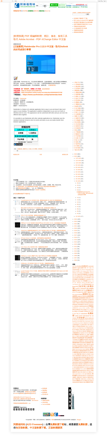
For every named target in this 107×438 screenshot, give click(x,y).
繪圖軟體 (76, 359)
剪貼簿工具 (76, 319)
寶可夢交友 (45, 394)
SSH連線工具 (79, 281)
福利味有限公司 (17, 397)
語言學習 (76, 365)
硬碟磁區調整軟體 (78, 32)
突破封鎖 (79, 354)
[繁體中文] (25, 149)
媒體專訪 (22, 393)
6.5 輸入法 (77, 140)
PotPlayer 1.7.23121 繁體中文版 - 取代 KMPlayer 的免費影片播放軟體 (39, 255)
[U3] (93, 284)
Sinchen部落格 (46, 404)
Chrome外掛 (75, 269)
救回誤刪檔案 (88, 337)
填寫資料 (26, 89)
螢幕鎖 (90, 362)
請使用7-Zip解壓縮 (40, 189)
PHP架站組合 (88, 279)
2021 (75, 226)
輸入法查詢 (83, 368)
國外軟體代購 (31, 398)
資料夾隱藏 (76, 367)
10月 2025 (78, 163)
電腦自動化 (84, 379)
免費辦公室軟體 (78, 315)
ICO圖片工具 (79, 271)
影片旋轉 (81, 332)
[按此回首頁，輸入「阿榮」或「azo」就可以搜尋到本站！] (71, 409)
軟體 (25, 427)
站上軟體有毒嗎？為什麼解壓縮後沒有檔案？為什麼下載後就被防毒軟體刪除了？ (37, 186)
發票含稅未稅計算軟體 (80, 349)
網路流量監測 (87, 357)
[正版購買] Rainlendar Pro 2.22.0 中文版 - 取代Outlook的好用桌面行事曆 (85, 193)
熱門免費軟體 (75, 347)
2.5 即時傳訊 (77, 100)
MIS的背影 (45, 402)
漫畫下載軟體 (87, 344)
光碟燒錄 (86, 311)
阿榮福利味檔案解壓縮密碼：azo (21, 403)
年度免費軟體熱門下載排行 (22, 193)
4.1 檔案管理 (77, 118)
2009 (75, 253)
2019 (75, 230)
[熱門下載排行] (88, 292)
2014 (75, 242)
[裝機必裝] (79, 296)
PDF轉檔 (74, 279)
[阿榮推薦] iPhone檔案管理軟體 (79, 301)
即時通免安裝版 (87, 319)
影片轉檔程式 (75, 334)
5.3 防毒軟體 (77, 128)
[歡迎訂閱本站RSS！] (20, 11)
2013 (75, 244)
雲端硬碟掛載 (90, 375)
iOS (92, 308)
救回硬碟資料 (81, 337)
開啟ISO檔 (79, 372)
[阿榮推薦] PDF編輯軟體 (88, 299)
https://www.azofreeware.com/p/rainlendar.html (42, 95)
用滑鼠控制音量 (87, 347)
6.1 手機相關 (77, 132)
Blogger (79, 419)
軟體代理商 (16, 398)
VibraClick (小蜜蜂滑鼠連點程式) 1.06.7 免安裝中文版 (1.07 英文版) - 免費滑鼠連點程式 (43, 230)
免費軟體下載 (57, 424)
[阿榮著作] (75, 308)
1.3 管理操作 (77, 88)
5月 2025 (78, 174)
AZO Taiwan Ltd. (26, 397)
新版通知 (44, 390)
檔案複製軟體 (83, 342)
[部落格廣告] (75, 297)
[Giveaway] (87, 284)
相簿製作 (88, 349)
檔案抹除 (87, 341)
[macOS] (75, 286)
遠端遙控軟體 (76, 370)
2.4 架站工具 (77, 98)
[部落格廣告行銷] (83, 297)
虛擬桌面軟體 (75, 362)
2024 (75, 219)
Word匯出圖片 (90, 282)
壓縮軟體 (83, 326)
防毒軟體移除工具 (79, 373)
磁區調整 (81, 352)
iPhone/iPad (76, 309)
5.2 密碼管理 (77, 126)
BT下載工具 (90, 267)
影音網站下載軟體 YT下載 (80, 18)
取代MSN (80, 321)
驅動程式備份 (83, 382)
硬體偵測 (76, 352)
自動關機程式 (77, 360)
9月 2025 (78, 165)
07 (78, 206)
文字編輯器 (81, 339)
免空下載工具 (77, 313)
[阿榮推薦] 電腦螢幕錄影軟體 (81, 306)
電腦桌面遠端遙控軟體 (80, 26)
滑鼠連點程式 (80, 344)
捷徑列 (87, 336)
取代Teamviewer (87, 321)
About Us (47, 11)
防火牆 (84, 373)
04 (78, 213)
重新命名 (89, 370)
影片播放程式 (88, 331)
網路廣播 (76, 357)
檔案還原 (88, 342)
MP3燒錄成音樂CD (79, 276)
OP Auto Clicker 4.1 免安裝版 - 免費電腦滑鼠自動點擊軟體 (36, 238)
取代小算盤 (83, 323)
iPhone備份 (84, 309)
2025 (75, 156)
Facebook (16, 393)
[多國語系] (19, 149)
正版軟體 (53, 427)
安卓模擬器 (76, 329)
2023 (75, 221)
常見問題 (25, 11)
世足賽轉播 (80, 311)
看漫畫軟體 (76, 350)
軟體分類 (36, 11)
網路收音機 (80, 357)
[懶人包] (83, 290)
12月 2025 (78, 158)
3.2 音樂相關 (77, 110)
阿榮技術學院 (45, 400)
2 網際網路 (77, 90)
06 (78, 209)
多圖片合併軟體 (89, 326)
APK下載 (74, 266)
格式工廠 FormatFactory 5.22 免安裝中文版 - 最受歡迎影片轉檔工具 (38, 207)
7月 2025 (78, 169)
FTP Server (82, 269)
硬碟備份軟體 (83, 350)
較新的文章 (16, 154)
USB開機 (84, 281)
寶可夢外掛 (79, 331)
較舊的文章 (65, 154)
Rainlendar (23, 98)
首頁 (41, 154)
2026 (75, 154)
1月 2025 (78, 216)
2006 (75, 260)
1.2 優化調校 (77, 86)
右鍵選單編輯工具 (76, 324)
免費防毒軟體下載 (87, 315)
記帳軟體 (80, 363)
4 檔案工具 (77, 116)
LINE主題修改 (80, 272)
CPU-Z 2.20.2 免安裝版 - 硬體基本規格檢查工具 (33, 215)
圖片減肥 (90, 324)
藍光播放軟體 (84, 360)
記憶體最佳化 (86, 363)
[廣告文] (79, 290)
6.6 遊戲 (76, 142)
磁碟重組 (91, 352)
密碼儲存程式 (89, 329)
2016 (75, 237)
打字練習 (77, 336)
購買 (60, 427)
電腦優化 (74, 377)
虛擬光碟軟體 (90, 360)
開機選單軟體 (86, 372)
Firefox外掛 (88, 269)
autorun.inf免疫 (82, 308)
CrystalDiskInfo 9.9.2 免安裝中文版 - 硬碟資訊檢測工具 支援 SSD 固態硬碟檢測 (41, 200)
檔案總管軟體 (76, 342)
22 (78, 185)
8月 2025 (78, 167)
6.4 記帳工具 (77, 138)
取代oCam (77, 323)
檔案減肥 (91, 341)
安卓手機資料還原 (80, 328)
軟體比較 (88, 367)
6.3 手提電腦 (77, 136)
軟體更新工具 (82, 367)
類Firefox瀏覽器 (84, 380)
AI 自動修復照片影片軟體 (80, 28)
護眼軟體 (80, 365)
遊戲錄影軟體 (90, 368)
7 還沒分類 (77, 150)
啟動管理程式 (84, 324)
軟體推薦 (44, 388)
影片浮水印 (85, 332)
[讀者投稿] (84, 296)
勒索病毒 (81, 319)
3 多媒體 (76, 106)
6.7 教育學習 (77, 144)
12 (78, 202)
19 (78, 187)
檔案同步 (81, 341)
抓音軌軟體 (82, 336)
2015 (75, 239)
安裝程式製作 (82, 329)
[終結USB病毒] (78, 294)
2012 (75, 246)
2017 (75, 235)
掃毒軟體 (91, 336)
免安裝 (19, 427)
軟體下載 (41, 427)
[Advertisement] (40, 22)
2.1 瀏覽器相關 (78, 92)
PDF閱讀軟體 (81, 279)
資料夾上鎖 (85, 365)
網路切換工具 (85, 355)
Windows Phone (81, 282)
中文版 (33, 427)
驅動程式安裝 (89, 382)
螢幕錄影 (86, 362)
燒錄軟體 (82, 347)
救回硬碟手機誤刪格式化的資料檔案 (83, 22)
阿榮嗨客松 (89, 373)
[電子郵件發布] (17, 150)
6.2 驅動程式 (77, 134)
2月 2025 (78, 181)
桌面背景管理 (75, 341)
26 (78, 183)
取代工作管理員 (90, 323)
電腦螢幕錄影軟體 (78, 30)
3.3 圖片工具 (77, 112)
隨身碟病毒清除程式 (82, 375)
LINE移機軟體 (86, 272)
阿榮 (52, 419)
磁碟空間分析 (86, 352)
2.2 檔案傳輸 (77, 94)
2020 (75, 228)
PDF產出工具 (90, 277)
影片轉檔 (91, 332)
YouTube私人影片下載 (78, 284)
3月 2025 (78, 178)
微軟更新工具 (83, 334)
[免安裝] (82, 286)
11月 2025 (78, 160)
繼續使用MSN (82, 359)
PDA (85, 276)
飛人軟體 (90, 380)
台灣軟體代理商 (24, 398)
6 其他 (30, 149)
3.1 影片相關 (77, 108)
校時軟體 (86, 339)
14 (78, 197)
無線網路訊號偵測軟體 (83, 346)
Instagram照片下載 (86, 271)
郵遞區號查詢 (83, 370)
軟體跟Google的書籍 (30, 391)
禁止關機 (74, 354)
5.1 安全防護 (77, 124)
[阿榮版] (91, 306)
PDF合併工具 (82, 277)
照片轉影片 (91, 346)
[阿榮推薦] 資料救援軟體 (78, 304)
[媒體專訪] (77, 288)
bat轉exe (88, 308)
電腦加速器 (79, 377)
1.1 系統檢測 (77, 84)
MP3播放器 (84, 274)
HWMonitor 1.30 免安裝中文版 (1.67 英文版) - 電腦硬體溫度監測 (37, 263)
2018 (75, 232)
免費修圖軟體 (84, 313)
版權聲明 (27, 393)
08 (78, 204)
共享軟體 (40, 149)
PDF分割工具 (90, 276)
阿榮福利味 (52, 85)
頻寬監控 (89, 379)
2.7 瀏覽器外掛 (78, 104)
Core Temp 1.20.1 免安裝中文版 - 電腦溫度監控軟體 (34, 247)
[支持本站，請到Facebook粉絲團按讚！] (21, 11)
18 (78, 190)
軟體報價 (44, 392)
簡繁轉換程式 (79, 355)
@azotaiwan (46, 89)
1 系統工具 (77, 82)
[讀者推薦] (90, 296)
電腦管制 (77, 379)
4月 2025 (78, 176)
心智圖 (87, 334)
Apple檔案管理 (81, 267)
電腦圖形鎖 (84, 377)
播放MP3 (74, 337)
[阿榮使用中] (78, 299)
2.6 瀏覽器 (77, 102)
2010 (75, 251)
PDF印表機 (75, 277)
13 (78, 199)
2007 (75, 257)
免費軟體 (82, 424)
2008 (75, 255)
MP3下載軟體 (78, 274)
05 (78, 211)
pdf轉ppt (76, 311)
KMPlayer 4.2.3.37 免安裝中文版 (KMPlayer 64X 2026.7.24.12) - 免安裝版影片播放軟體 (43, 223)
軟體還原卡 (78, 368)
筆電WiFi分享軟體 (86, 354)
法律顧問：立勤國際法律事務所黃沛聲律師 (81, 12)
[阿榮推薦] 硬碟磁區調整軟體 (87, 302)
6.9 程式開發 (77, 147)
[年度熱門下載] (85, 288)
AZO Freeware (34, 424)
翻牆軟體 (87, 359)
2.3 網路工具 (77, 96)
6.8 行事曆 (34, 149)
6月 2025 (78, 172)
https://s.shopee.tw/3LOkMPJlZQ (31, 90)
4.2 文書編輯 (77, 120)
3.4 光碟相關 (77, 114)
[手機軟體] (89, 290)
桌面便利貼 (91, 339)
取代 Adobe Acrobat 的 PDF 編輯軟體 (83, 20)
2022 (75, 223)
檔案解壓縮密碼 (22, 188)
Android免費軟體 (82, 266)
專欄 (83, 331)
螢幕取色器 (81, 362)
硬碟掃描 (89, 350)
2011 (75, 248)
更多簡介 (33, 393)
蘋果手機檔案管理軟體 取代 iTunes (83, 24)
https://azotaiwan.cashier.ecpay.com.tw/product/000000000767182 (41, 92)
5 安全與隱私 (77, 122)
